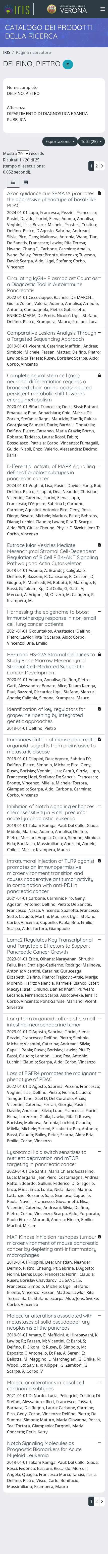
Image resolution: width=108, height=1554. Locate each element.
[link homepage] (18, 9)
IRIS (6, 52)
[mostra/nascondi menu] (102, 9)
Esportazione (58, 141)
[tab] (13, 182)
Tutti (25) (90, 141)
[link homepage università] (67, 9)
